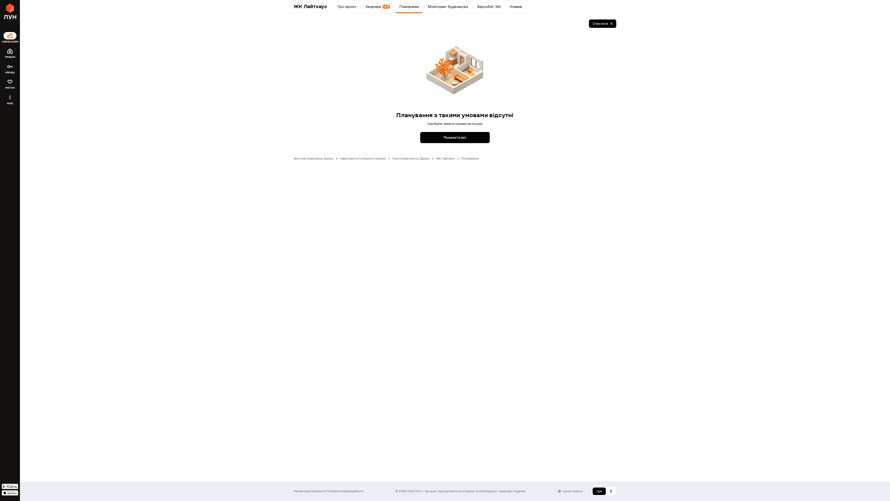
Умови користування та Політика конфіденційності (328, 491)
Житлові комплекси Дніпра (314, 158)
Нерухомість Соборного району (363, 158)
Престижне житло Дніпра (410, 158)
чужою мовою (573, 491)
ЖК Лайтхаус (445, 158)
